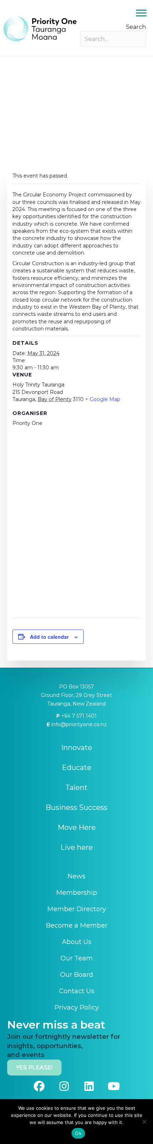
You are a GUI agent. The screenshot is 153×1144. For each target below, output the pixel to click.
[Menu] (141, 13)
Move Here (77, 827)
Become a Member (76, 925)
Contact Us (76, 991)
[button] (39, 1086)
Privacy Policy (76, 1007)
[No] (144, 1121)
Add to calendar (49, 637)
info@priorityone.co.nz (78, 724)
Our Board (76, 975)
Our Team (76, 958)
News (76, 876)
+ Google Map (102, 399)
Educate (76, 767)
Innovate (76, 747)
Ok (78, 1133)
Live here (76, 847)
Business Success (76, 807)
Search (136, 27)
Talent (76, 787)
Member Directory (76, 909)
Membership (76, 893)
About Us (76, 942)
